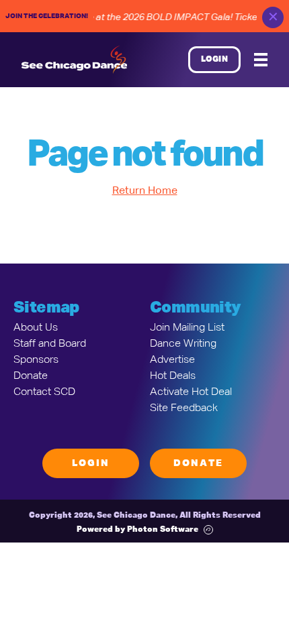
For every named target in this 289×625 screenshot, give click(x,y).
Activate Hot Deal (191, 392)
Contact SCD (44, 392)
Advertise (172, 360)
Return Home (144, 191)
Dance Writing (183, 344)
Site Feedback (184, 408)
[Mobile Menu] (260, 59)
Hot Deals (173, 376)
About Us (35, 328)
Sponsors (35, 360)
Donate (30, 376)
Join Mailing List (187, 328)
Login (215, 60)
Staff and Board (49, 344)
